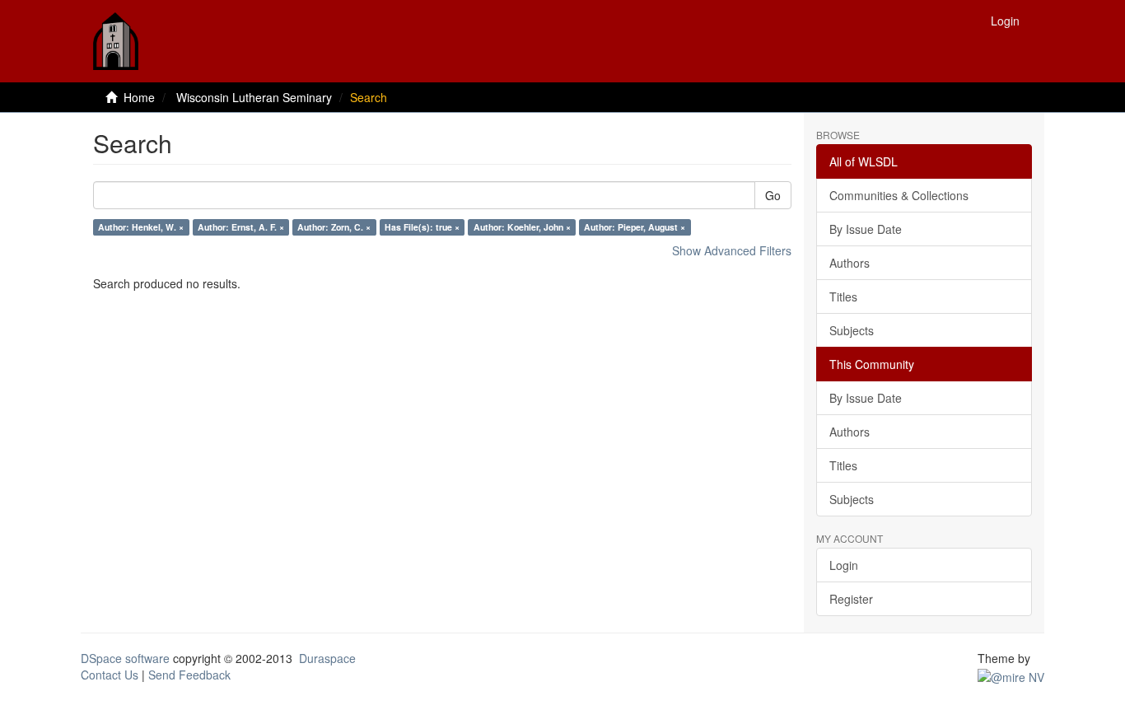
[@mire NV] (1011, 674)
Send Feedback (189, 674)
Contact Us (109, 674)
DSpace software (125, 658)
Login (843, 565)
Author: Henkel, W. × (141, 227)
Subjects (851, 330)
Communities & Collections (899, 195)
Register (851, 599)
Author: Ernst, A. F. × (241, 227)
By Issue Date (865, 229)
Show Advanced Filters (731, 250)
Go (773, 195)
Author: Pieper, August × (634, 227)
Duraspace (327, 658)
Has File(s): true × (422, 227)
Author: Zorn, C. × (334, 227)
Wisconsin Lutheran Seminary (254, 97)
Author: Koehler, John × (522, 227)
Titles (843, 296)
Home (139, 97)
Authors (849, 263)
